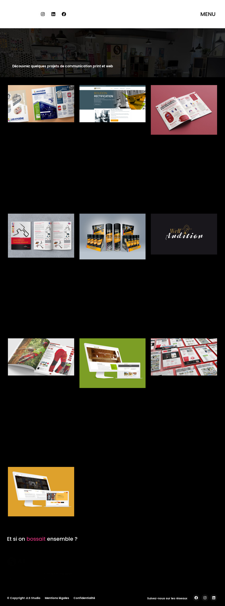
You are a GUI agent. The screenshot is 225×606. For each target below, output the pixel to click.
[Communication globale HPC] (112, 236)
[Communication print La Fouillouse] (184, 110)
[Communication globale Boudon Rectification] (112, 103)
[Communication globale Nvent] (41, 236)
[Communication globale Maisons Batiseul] (184, 357)
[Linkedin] (53, 14)
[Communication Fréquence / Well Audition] (184, 234)
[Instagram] (42, 14)
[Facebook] (64, 14)
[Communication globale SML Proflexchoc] (41, 491)
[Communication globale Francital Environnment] (41, 357)
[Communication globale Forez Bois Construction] (112, 363)
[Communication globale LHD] (41, 103)
